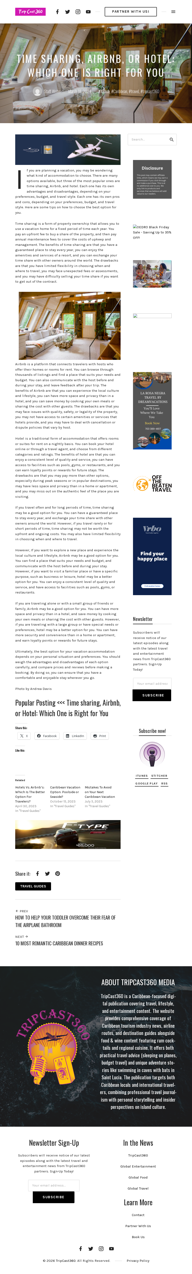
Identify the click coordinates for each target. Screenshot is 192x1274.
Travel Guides (33, 886)
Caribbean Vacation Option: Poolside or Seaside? (65, 792)
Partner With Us (138, 1226)
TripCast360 (138, 1155)
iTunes (142, 775)
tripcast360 (151, 91)
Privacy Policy (138, 1261)
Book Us (138, 1237)
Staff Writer (52, 91)
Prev (23, 911)
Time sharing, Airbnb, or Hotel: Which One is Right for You (68, 707)
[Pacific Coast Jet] (68, 149)
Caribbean (120, 91)
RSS (164, 783)
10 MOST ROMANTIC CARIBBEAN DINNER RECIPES (59, 943)
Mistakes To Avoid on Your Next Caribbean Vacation (100, 792)
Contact (138, 1215)
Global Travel (138, 1188)
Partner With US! (130, 11)
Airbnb (105, 91)
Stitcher (159, 775)
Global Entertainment (138, 1166)
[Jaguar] (68, 834)
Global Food (138, 1177)
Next (20, 937)
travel (135, 91)
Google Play (146, 783)
